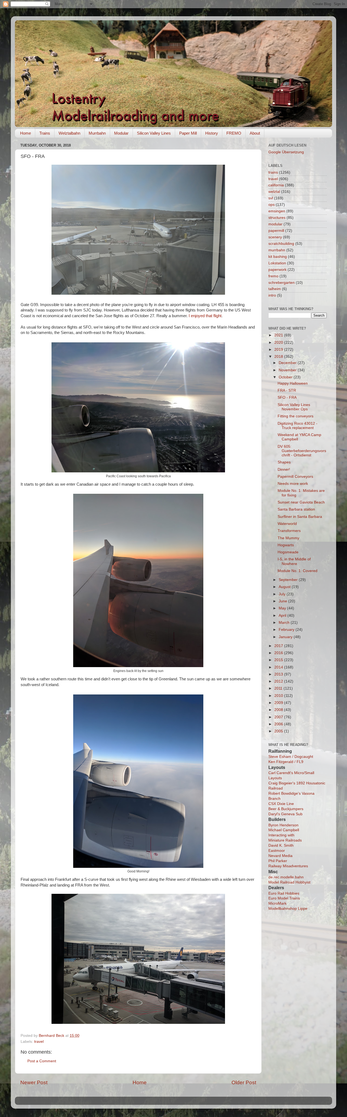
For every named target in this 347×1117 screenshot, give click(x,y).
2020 (279, 342)
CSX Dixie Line (281, 804)
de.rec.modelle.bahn (286, 877)
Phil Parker (277, 861)
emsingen (276, 211)
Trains (44, 133)
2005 (279, 731)
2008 (279, 710)
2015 (279, 660)
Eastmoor (276, 851)
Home (25, 133)
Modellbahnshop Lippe (287, 909)
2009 (279, 703)
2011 (279, 688)
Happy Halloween (293, 383)
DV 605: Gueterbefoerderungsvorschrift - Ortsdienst (302, 450)
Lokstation (277, 263)
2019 (279, 350)
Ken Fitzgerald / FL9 (285, 762)
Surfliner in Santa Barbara (300, 517)
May (283, 608)
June (283, 601)
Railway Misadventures (288, 866)
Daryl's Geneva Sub (285, 814)
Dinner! (284, 469)
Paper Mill (188, 133)
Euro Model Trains (284, 898)
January (286, 637)
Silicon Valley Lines (154, 133)
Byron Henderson (283, 825)
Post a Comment (41, 1061)
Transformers (289, 531)
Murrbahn (97, 133)
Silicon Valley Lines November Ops (294, 407)
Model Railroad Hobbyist (289, 882)
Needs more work (293, 484)
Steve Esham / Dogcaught (290, 757)
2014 (279, 667)
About (255, 133)
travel (39, 1042)
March (285, 623)
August (285, 587)
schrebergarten (281, 283)
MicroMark (277, 903)
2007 (279, 717)
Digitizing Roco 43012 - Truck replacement (297, 425)
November (288, 370)
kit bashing (277, 257)
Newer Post (33, 1082)
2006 (279, 724)
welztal (274, 192)
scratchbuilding (281, 244)
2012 (279, 681)
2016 (279, 653)
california (276, 185)
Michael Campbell (283, 830)
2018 (279, 357)
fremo (273, 276)
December (288, 363)
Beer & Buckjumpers (285, 809)
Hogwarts (286, 545)
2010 (279, 696)
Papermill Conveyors (295, 477)
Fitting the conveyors (295, 416)
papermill (276, 231)
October (286, 377)
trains (273, 172)
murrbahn (276, 250)
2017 (279, 646)
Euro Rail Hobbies (283, 893)
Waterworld (287, 524)
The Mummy (288, 538)
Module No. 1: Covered (297, 571)
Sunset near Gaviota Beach (301, 502)
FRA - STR (287, 390)
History (211, 133)
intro (272, 295)
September (289, 580)
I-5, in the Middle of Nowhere (294, 561)
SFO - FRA (287, 397)
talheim (274, 289)
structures (276, 218)
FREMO (233, 133)
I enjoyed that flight (205, 316)
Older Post (244, 1082)
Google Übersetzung (286, 152)
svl (270, 198)
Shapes (284, 462)
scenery (275, 237)
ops (271, 205)
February (287, 630)
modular (275, 224)
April (283, 615)
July (283, 594)
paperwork (277, 270)
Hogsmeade (288, 552)
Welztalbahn (69, 133)
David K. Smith (281, 845)
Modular (121, 133)
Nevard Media (280, 856)
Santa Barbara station (296, 509)
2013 (279, 674)
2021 (279, 335)
